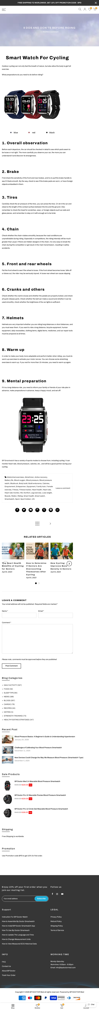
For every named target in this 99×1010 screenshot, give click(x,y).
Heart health (37, 490)
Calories (46, 483)
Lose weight (47, 493)
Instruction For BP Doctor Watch (15, 917)
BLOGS (9, 700)
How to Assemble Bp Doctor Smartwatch (18, 921)
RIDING (46, 32)
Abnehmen (29, 477)
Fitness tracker (25, 490)
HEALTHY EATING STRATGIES (19, 720)
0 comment (53, 32)
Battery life (9, 480)
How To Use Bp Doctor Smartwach (16, 930)
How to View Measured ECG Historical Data (19, 944)
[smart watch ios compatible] (33, 107)
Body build (23, 483)
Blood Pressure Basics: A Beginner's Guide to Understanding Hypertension (45, 737)
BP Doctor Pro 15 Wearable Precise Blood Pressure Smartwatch (40, 795)
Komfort (27, 493)
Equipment (31, 486)
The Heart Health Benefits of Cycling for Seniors (13, 566)
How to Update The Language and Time (18, 935)
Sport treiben (25, 499)
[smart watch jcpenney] (33, 425)
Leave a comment (63, 488)
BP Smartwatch (8, 460)
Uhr (33, 499)
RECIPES (9, 708)
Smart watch (40, 496)
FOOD (8, 689)
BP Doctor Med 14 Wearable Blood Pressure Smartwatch (37, 781)
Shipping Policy (57, 926)
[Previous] (5, 563)
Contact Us (6, 966)
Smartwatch (9, 499)
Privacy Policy (56, 917)
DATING (8, 712)
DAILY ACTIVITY (13, 685)
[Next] (69, 563)
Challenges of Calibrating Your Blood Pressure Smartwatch (38, 748)
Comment (6, 623)
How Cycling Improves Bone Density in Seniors (61, 566)
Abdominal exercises (15, 477)
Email (41, 611)
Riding (20, 496)
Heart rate (47, 490)
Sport (17, 499)
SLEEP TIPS (10, 693)
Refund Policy (56, 921)
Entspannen (21, 486)
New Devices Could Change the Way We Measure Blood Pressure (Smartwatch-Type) (49, 758)
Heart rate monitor (12, 493)
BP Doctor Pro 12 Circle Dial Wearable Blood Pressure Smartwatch (41, 809)
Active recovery (41, 477)
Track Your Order (8, 975)
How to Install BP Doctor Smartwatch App (18, 926)
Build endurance (35, 483)
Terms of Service (57, 930)
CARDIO (9, 704)
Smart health (29, 496)
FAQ (4, 962)
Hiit (21, 493)
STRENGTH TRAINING (15, 716)
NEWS (9, 697)
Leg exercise (36, 493)
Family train (41, 486)
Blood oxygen (19, 480)
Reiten (14, 496)
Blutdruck (14, 483)
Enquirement (10, 486)
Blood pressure (32, 480)
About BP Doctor (8, 971)
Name (5, 611)
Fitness (15, 490)
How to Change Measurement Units (16, 939)
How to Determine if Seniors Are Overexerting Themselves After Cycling (36, 569)
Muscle (7, 496)
